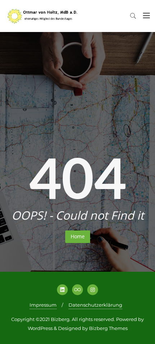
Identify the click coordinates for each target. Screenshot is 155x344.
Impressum (43, 305)
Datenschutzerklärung (95, 305)
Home (78, 236)
